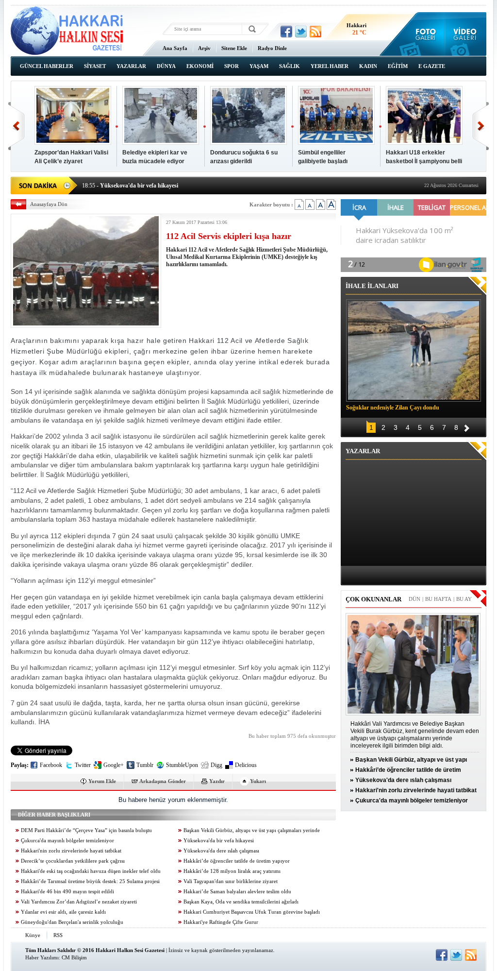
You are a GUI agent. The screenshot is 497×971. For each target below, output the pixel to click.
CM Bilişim (74, 957)
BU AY (464, 599)
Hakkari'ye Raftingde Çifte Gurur (220, 922)
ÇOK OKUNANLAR (373, 599)
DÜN (414, 599)
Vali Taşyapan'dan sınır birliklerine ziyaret (230, 881)
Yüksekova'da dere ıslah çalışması (221, 850)
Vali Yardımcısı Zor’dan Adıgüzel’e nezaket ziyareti (79, 901)
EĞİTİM (398, 66)
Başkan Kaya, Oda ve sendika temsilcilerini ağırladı (240, 901)
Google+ (113, 765)
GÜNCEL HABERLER (46, 66)
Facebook (51, 765)
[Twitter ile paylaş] (301, 31)
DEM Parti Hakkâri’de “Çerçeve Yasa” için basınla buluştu (86, 830)
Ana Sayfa (175, 48)
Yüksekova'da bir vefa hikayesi (218, 840)
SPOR (231, 66)
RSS (58, 935)
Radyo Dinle (272, 48)
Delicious (246, 765)
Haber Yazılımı (42, 957)
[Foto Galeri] (423, 34)
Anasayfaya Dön (48, 204)
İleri (481, 126)
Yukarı (258, 781)
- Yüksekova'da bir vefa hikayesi (130, 184)
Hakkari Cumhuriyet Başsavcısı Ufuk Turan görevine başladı (251, 912)
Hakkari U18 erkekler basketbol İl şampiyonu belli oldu (424, 161)
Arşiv (204, 48)
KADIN (368, 66)
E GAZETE (431, 66)
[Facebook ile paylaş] (286, 31)
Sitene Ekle (234, 48)
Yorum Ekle (102, 781)
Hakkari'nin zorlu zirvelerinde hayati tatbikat (71, 850)
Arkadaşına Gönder (162, 781)
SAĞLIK (289, 66)
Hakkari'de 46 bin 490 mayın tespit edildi (67, 891)
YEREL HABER (329, 66)
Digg (216, 765)
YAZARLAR (131, 66)
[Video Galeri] (465, 34)
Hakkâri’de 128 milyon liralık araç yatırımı (232, 871)
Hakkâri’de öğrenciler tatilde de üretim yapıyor (236, 861)
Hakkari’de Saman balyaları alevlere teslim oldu (237, 891)
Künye (32, 935)
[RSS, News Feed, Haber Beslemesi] (315, 31)
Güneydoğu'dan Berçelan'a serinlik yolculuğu (72, 922)
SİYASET (95, 66)
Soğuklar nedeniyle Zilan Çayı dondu (392, 407)
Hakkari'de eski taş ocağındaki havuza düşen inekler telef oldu (91, 871)
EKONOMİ (200, 66)
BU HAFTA (438, 599)
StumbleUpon (182, 765)
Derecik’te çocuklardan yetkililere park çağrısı (73, 861)
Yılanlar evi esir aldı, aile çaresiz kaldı (63, 912)
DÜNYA (166, 66)
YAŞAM (258, 66)
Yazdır (217, 781)
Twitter (83, 765)
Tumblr (144, 765)
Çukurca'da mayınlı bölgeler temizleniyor (67, 840)
